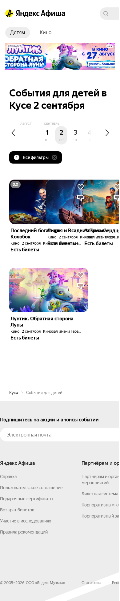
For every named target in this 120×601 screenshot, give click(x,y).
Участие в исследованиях (25, 520)
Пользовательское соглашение (31, 487)
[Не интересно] (80, 286)
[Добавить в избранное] (80, 275)
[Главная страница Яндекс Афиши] (9, 14)
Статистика (91, 583)
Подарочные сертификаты (26, 498)
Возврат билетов (17, 509)
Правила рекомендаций (24, 532)
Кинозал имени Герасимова (67, 331)
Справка (8, 476)
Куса (13, 392)
